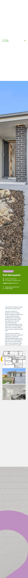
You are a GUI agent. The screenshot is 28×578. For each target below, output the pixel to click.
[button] (25, 40)
